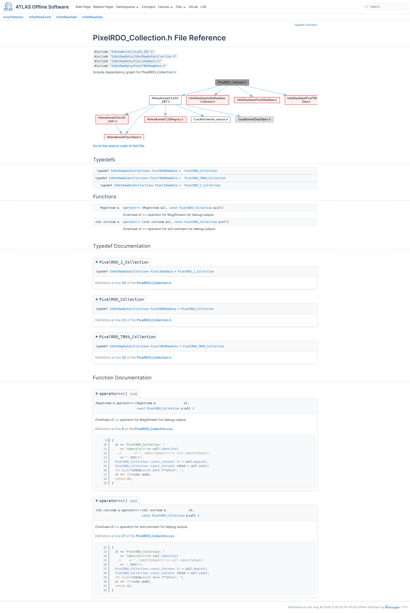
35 (124, 283)
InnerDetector (13, 17)
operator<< (131, 207)
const (173, 207)
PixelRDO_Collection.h (154, 283)
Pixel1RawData (166, 185)
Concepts (148, 7)
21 (123, 536)
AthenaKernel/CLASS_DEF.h (131, 51)
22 (124, 320)
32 (124, 357)
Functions (312, 25)
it (178, 461)
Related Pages (103, 7)
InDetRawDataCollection (129, 170)
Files (179, 7)
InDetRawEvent (40, 17)
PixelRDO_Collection (200, 170)
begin (198, 461)
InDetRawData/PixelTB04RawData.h (137, 66)
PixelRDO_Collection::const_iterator (145, 461)
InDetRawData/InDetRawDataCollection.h (143, 56)
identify (168, 449)
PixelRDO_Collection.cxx (154, 429)
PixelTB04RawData (163, 178)
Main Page (83, 7)
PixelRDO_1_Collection (202, 185)
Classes (163, 7)
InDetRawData (66, 17)
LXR (203, 7)
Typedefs (299, 25)
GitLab (193, 7)
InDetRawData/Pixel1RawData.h (135, 61)
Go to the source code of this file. (119, 146)
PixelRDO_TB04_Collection (205, 178)
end (201, 466)
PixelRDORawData (164, 170)
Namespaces (125, 7)
